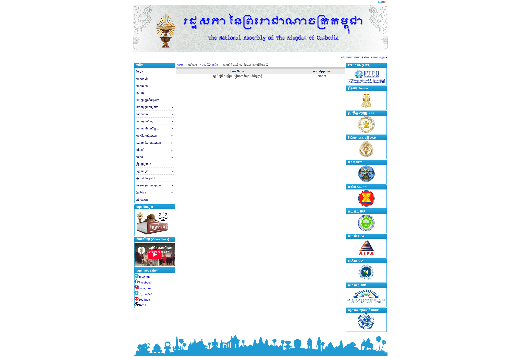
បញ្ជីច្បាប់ (154, 149)
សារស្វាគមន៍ (142, 78)
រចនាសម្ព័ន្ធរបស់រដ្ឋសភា (154, 107)
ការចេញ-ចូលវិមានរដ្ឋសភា (154, 185)
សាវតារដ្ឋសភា (142, 85)
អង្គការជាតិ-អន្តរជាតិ (145, 178)
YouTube (144, 299)
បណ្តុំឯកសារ (142, 199)
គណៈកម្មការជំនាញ (154, 121)
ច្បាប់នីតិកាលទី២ (210, 64)
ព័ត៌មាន (154, 157)
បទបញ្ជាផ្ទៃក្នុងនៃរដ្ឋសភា (147, 100)
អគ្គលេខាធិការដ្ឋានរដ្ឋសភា (154, 142)
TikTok (143, 305)
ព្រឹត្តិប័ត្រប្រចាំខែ (143, 164)
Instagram (145, 288)
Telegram (145, 276)
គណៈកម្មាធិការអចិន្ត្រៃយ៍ (154, 128)
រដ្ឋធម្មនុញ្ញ (140, 92)
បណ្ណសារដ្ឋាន (154, 171)
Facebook (145, 282)
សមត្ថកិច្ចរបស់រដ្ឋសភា (154, 135)
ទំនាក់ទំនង (154, 192)
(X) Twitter (145, 294)
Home (179, 64)
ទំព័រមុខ (139, 71)
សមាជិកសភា (154, 114)
